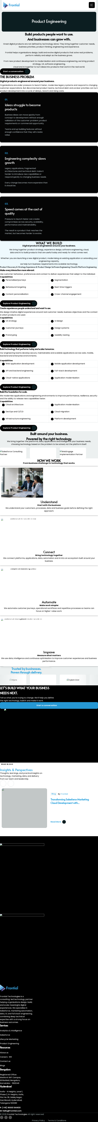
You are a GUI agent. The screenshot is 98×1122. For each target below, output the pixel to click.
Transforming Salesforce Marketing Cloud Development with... (70, 801)
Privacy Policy (38, 1120)
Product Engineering (9, 1043)
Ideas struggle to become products (23, 107)
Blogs (2, 1065)
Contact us (5, 1061)
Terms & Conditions (57, 1120)
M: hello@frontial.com (11, 1110)
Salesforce (5, 1035)
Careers (6, 1057)
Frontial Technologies (17, 1114)
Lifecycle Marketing (9, 1039)
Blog (54, 794)
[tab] (13, 266)
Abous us (4, 1052)
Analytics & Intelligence (11, 1030)
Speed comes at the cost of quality (23, 211)
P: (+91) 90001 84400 (10, 1107)
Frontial (64, 794)
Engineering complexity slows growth (25, 160)
